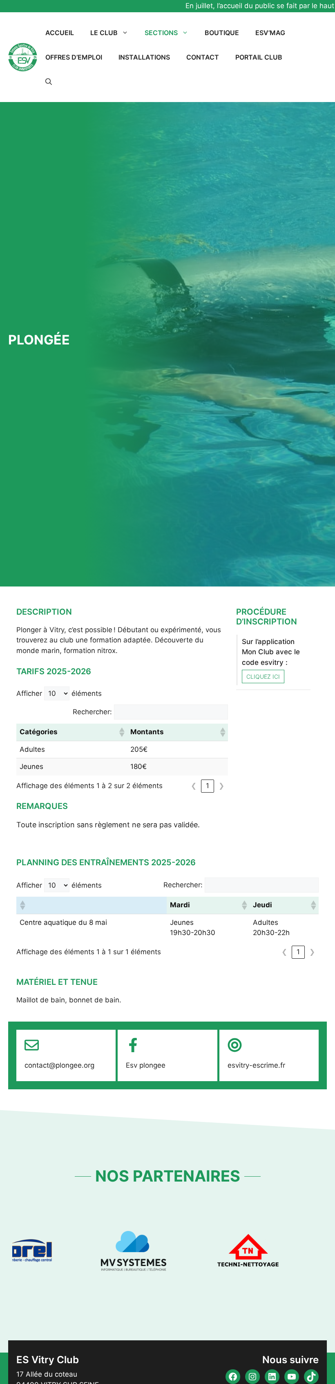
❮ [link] (194, 786)
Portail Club (258, 57)
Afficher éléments (59, 693)
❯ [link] (221, 786)
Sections (161, 33)
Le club (104, 33)
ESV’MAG (270, 33)
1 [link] (207, 786)
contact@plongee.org (59, 1065)
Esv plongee (145, 1065)
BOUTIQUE (222, 33)
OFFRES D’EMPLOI (73, 57)
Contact (202, 57)
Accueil (59, 33)
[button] (48, 81)
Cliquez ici (263, 676)
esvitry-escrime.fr (256, 1065)
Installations (144, 57)
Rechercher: (92, 712)
